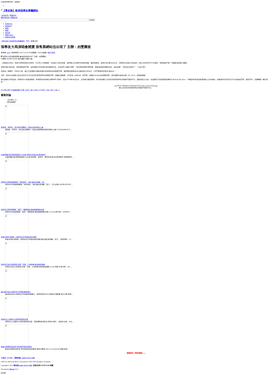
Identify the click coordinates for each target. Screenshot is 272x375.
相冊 (9, 35)
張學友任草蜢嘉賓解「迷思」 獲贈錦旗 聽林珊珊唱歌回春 (22, 210)
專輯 (6, 30)
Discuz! (12, 369)
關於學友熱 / (5, 18)
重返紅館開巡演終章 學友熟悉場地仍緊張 (16, 347)
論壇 (8, 26)
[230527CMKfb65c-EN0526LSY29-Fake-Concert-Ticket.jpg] (136, 86)
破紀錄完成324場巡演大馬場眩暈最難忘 (16, 292)
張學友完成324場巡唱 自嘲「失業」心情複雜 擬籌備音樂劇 (23, 264)
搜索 (10, 37)
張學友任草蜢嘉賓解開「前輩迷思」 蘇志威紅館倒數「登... (23, 182)
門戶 (27, 41)
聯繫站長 (14, 18)
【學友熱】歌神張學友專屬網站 (13, 41)
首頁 (8, 24)
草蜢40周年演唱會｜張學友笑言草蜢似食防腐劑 (19, 237)
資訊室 (7, 33)
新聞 (6, 28)
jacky (8, 52)
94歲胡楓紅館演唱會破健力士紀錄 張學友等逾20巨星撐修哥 (23, 155)
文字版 (9, 358)
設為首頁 (5, 15)
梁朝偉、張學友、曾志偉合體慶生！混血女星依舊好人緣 (22, 127)
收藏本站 (13, 15)
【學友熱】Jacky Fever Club (24, 358)
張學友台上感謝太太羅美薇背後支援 (14, 319)
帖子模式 (51, 52)
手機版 (3, 358)
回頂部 (3, 373)
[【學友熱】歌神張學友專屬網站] (19, 10)
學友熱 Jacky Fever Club (23, 365)
